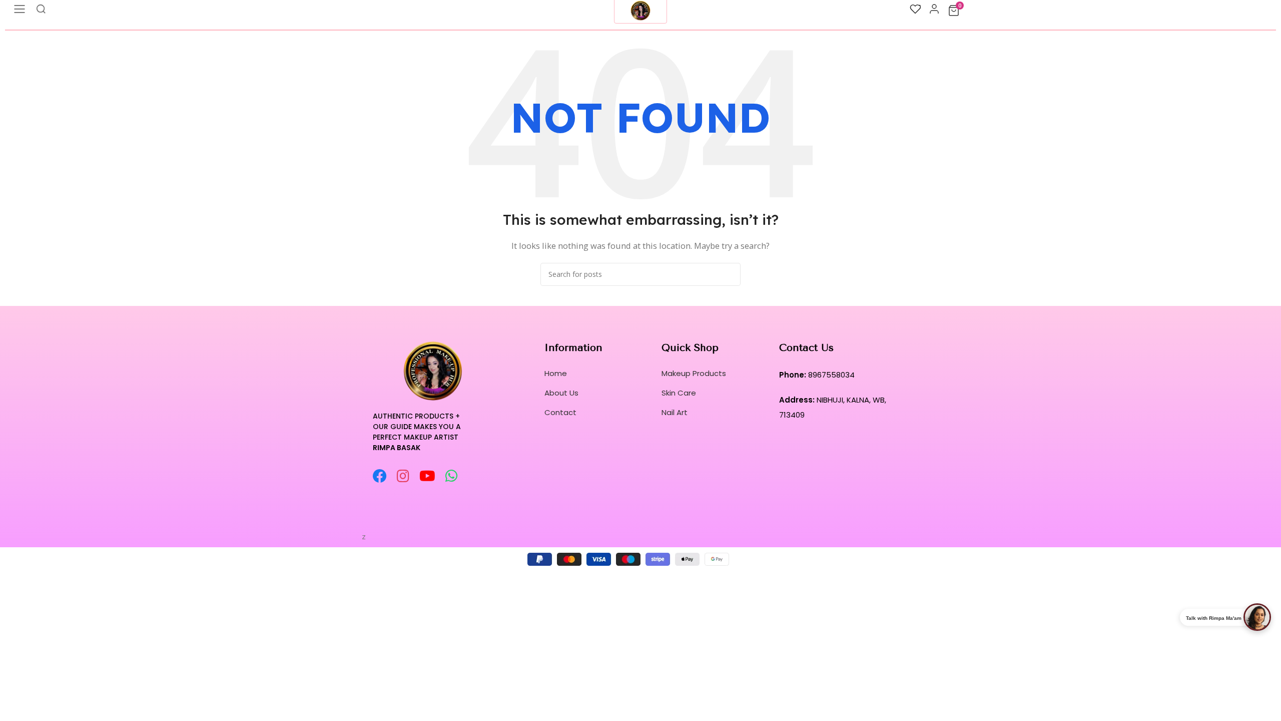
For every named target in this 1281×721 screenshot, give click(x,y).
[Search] (729, 274)
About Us (561, 393)
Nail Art (675, 412)
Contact (560, 412)
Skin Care (679, 393)
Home (555, 373)
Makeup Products (694, 373)
